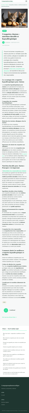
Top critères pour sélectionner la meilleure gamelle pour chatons (13, 359)
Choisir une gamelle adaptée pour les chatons (12, 346)
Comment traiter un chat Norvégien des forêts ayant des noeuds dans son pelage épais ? (14, 373)
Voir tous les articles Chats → (9, 317)
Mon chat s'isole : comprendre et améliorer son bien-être (14, 334)
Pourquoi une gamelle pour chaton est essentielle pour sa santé (14, 343)
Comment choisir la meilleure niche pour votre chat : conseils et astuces (14, 350)
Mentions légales (5, 402)
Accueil (3, 4)
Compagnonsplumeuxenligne (10, 385)
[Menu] (26, 1)
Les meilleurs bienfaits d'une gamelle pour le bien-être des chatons (14, 368)
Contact (3, 404)
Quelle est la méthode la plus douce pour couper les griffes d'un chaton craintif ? (14, 364)
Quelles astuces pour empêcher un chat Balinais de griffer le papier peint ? (13, 355)
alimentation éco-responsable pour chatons (14, 171)
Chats (6, 4)
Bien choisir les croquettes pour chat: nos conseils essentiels (13, 338)
